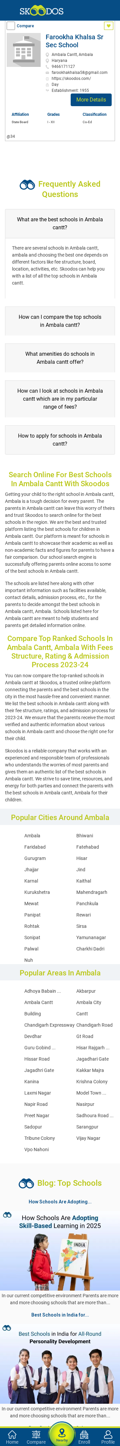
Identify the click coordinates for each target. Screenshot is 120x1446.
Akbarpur (86, 991)
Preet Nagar (36, 1115)
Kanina (31, 1081)
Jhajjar (31, 869)
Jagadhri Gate (39, 1070)
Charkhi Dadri (90, 948)
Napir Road (36, 1104)
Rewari (83, 915)
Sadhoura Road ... (95, 1115)
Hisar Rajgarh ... (93, 1047)
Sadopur (33, 1127)
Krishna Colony (92, 1081)
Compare (25, 26)
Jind (80, 869)
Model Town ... (91, 1093)
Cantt (82, 1013)
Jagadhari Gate (92, 1059)
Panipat (32, 915)
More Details (91, 100)
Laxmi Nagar (37, 1093)
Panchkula (87, 903)
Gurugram (35, 858)
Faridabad (35, 847)
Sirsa (81, 926)
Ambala (32, 835)
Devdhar (33, 1036)
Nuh (28, 960)
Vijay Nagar (88, 1138)
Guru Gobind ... (40, 1047)
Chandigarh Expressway (49, 1025)
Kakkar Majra (90, 1070)
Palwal (31, 948)
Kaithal (83, 881)
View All (60, 1322)
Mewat (31, 903)
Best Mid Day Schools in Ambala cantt (59, 1386)
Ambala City (88, 1002)
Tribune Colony (39, 1138)
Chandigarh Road (94, 1025)
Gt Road (84, 1036)
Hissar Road (37, 1059)
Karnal (31, 881)
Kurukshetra (37, 892)
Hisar (81, 858)
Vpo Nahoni (36, 1149)
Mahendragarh (91, 892)
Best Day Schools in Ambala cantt (39, 1362)
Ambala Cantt (38, 1002)
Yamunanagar (91, 937)
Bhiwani (84, 835)
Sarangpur (87, 1127)
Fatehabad (87, 847)
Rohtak (31, 926)
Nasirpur (85, 1104)
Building (32, 1013)
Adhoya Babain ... (42, 991)
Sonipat (32, 937)
